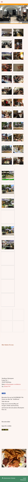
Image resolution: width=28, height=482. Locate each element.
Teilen (4, 393)
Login (24, 478)
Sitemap (13, 478)
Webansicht (23, 480)
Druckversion (7, 478)
